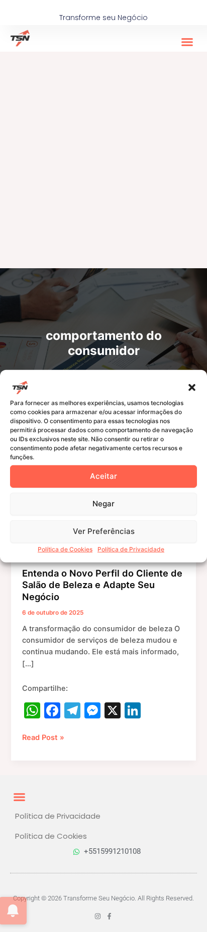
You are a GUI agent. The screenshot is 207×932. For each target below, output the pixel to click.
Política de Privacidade (130, 548)
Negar (103, 503)
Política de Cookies (65, 548)
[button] (192, 387)
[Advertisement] (103, 160)
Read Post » (43, 737)
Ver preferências (104, 531)
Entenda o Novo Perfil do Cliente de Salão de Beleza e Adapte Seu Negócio (102, 585)
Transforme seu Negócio (103, 18)
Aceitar (103, 476)
